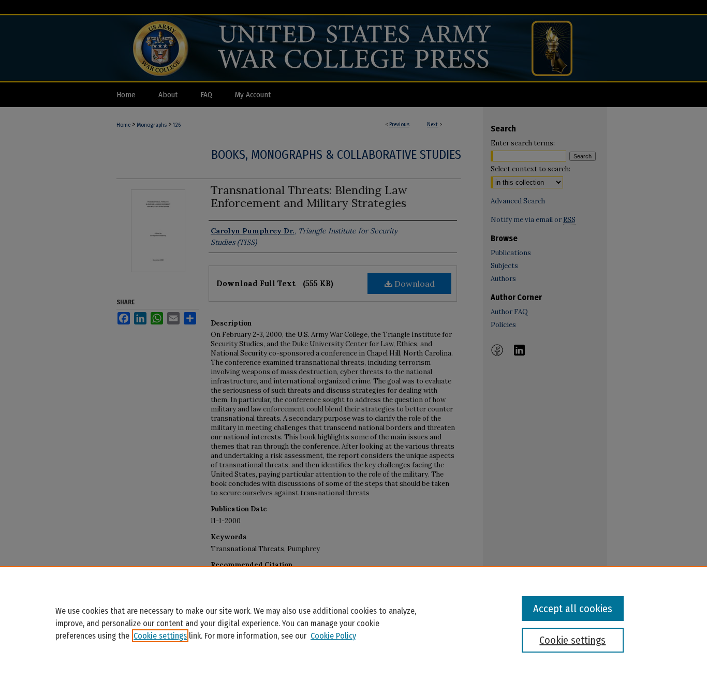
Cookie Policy (333, 636)
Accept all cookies (572, 608)
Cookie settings (160, 636)
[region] (353, 623)
